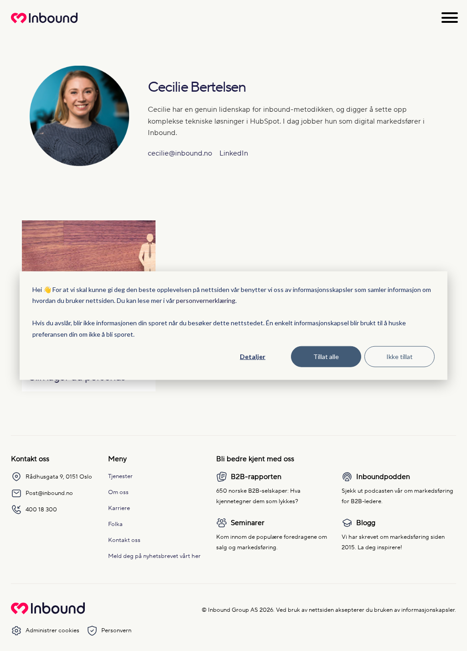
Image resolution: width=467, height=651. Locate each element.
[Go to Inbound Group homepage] (48, 612)
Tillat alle (326, 356)
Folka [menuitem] (115, 524)
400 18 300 (41, 509)
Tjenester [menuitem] (120, 476)
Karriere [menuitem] (119, 508)
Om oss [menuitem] (118, 492)
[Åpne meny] (449, 17)
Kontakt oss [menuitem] (124, 540)
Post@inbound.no (49, 493)
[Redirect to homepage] (44, 22)
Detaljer (252, 356)
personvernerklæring (205, 300)
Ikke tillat (399, 356)
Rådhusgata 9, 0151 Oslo (59, 476)
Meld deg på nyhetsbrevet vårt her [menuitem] (154, 556)
